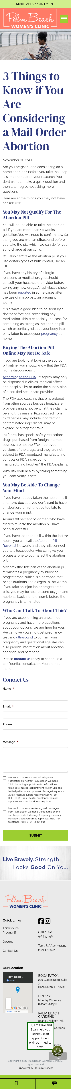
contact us (22, 659)
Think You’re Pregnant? (11, 930)
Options (8, 941)
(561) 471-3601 (46, 936)
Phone (7, 724)
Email (8, 706)
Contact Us (10, 950)
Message (10, 742)
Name (8, 688)
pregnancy (49, 334)
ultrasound (24, 637)
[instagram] (47, 922)
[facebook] (41, 922)
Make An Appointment (35, 4)
